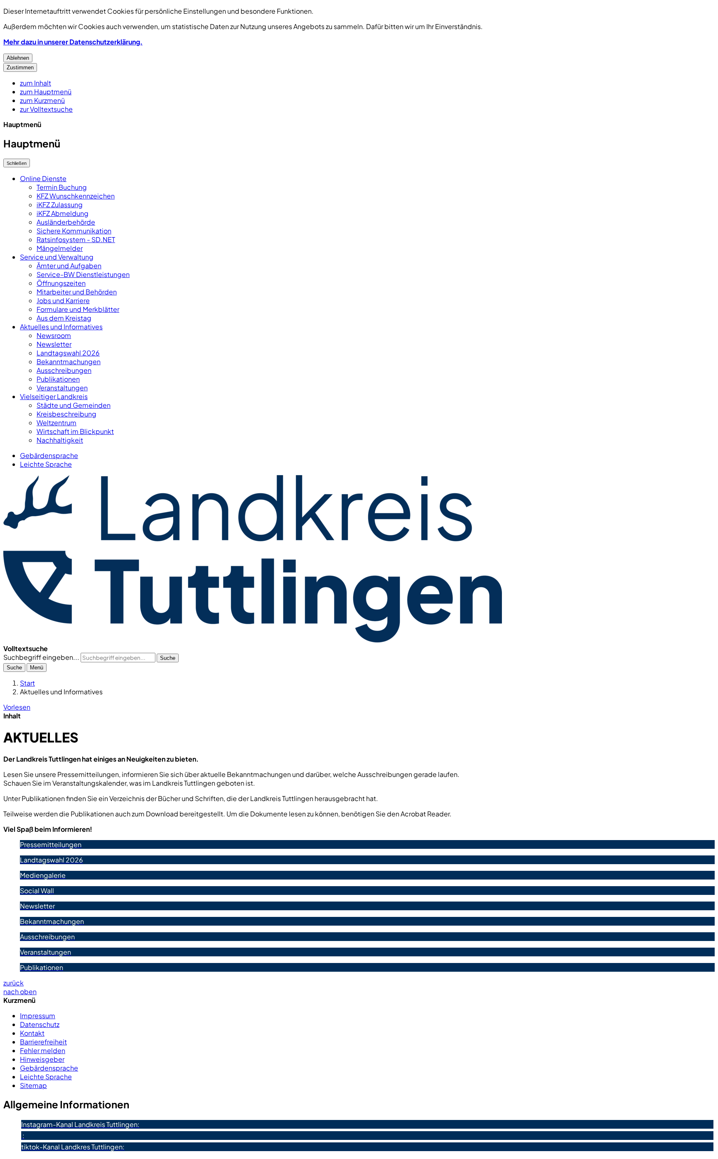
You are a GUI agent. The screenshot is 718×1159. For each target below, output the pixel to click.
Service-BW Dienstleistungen (83, 274)
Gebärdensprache (49, 455)
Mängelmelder (60, 248)
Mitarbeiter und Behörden (77, 291)
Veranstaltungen (62, 387)
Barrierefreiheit (43, 1041)
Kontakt (32, 1033)
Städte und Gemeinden (74, 405)
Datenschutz (39, 1024)
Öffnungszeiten (61, 283)
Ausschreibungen (64, 370)
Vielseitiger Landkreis (54, 396)
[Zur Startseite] (252, 639)
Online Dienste (43, 178)
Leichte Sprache (46, 464)
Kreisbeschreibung (66, 413)
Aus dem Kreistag (64, 318)
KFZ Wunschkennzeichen (76, 195)
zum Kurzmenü (42, 100)
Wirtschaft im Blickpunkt (75, 431)
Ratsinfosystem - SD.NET (76, 239)
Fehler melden (42, 1050)
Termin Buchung (62, 187)
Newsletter (54, 344)
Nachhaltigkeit (60, 440)
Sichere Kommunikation (74, 230)
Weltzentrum (56, 422)
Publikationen (58, 379)
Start (27, 683)
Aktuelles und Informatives (61, 326)
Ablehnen (18, 58)
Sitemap (33, 1085)
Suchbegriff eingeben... (41, 657)
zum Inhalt (35, 82)
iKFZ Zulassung (60, 204)
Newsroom (54, 335)
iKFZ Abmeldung (63, 213)
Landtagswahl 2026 (68, 352)
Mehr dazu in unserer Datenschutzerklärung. (73, 41)
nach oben (20, 991)
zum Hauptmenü (45, 91)
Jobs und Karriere (63, 300)
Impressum (37, 1015)
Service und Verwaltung (56, 256)
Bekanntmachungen (69, 361)
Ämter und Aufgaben (69, 265)
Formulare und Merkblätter (78, 309)
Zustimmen (20, 67)
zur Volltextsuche (46, 109)
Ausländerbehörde (66, 222)
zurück (13, 982)
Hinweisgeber (42, 1059)
